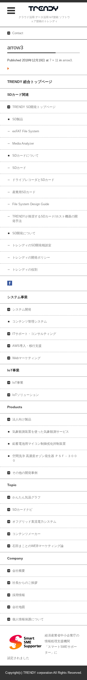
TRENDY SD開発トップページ (34, 107)
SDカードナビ (22, 509)
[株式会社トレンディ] (44, 9)
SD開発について (24, 233)
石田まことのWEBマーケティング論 (38, 546)
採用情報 (18, 595)
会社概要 (18, 570)
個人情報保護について (28, 619)
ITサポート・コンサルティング (34, 334)
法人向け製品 (21, 419)
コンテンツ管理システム (29, 321)
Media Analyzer (23, 143)
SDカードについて (25, 155)
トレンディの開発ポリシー (31, 257)
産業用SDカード (24, 192)
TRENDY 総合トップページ (29, 82)
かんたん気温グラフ (26, 497)
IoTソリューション (25, 395)
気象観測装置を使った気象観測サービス (40, 431)
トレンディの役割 (24, 269)
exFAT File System (25, 131)
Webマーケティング (26, 358)
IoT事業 (17, 382)
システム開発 (21, 309)
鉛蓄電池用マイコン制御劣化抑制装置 (39, 443)
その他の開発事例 (24, 473)
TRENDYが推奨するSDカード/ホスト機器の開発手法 (45, 219)
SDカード (19, 168)
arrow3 (67, 60)
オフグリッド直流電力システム (34, 521)
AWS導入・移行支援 (27, 346)
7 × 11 (54, 60)
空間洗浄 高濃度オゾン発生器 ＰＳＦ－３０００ (44, 458)
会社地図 (18, 607)
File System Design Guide (30, 204)
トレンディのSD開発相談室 (31, 245)
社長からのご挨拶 (24, 583)
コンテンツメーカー (26, 534)
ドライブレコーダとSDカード (33, 180)
